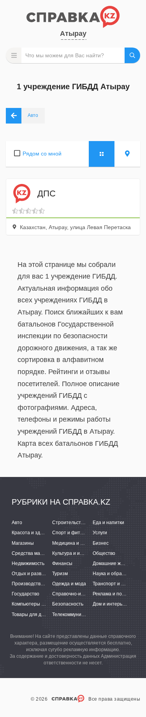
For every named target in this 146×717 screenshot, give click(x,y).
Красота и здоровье (34, 532)
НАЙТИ (132, 55)
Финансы (62, 563)
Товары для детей (32, 614)
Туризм (60, 573)
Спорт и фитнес (70, 532)
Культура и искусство (75, 553)
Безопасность (67, 604)
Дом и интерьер (110, 604)
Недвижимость (28, 563)
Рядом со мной (42, 153)
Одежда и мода (69, 583)
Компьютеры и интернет (39, 604)
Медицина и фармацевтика (82, 543)
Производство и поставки (40, 583)
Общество (104, 553)
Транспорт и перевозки (118, 583)
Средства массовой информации (48, 553)
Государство (25, 594)
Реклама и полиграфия (118, 594)
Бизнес (101, 543)
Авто (17, 522)
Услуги (100, 532)
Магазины (23, 543)
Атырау (73, 33)
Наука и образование (116, 573)
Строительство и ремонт (79, 522)
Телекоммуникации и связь (81, 614)
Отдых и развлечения (36, 573)
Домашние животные (116, 563)
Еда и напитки (108, 522)
